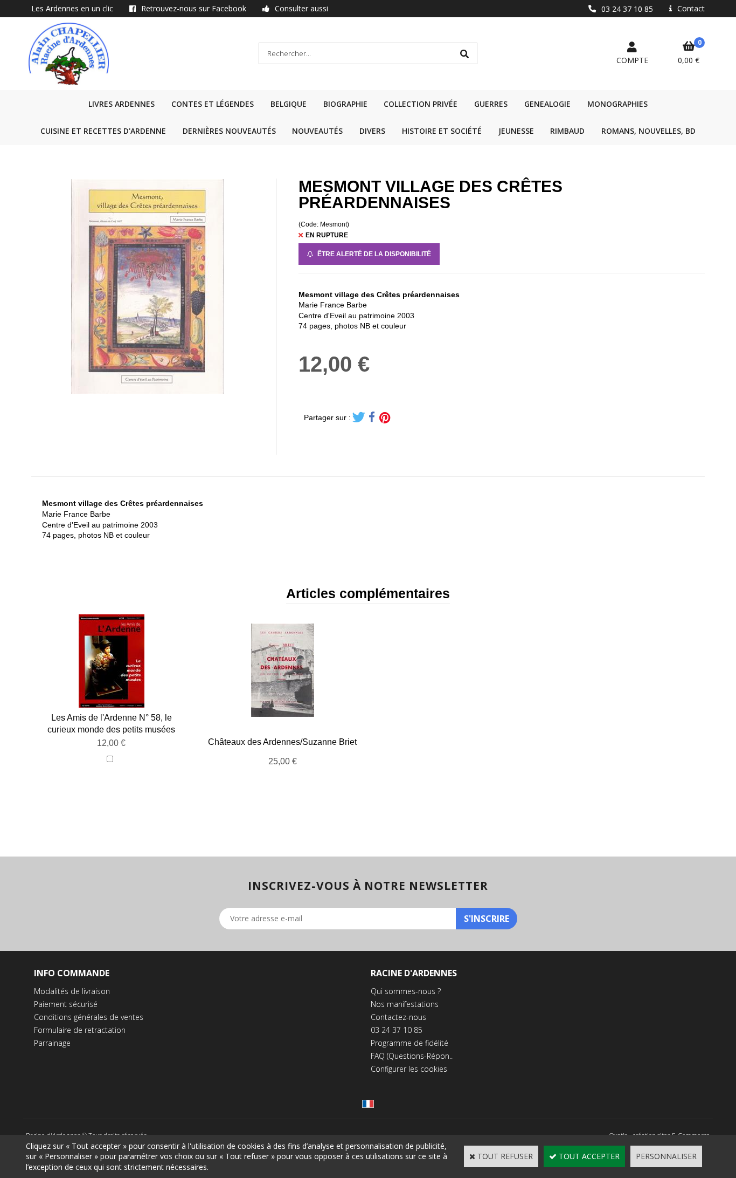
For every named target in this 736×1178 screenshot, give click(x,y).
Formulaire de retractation (80, 1030)
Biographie (345, 104)
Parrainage (52, 1043)
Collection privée (420, 104)
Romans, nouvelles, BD (648, 131)
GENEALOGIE (547, 104)
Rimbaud (567, 131)
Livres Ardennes (121, 104)
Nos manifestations (405, 1004)
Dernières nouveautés (229, 131)
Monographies (617, 104)
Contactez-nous (398, 1017)
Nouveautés (317, 131)
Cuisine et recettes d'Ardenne (103, 131)
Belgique (288, 104)
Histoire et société (442, 131)
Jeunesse (516, 131)
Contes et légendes (212, 104)
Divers (372, 131)
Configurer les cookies (409, 1069)
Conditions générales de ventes (88, 1017)
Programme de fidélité (409, 1043)
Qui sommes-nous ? (406, 991)
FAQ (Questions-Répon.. (412, 1056)
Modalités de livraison (72, 991)
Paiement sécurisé (66, 1004)
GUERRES (491, 104)
